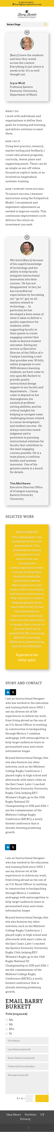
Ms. (11, 1019)
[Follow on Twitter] (13, 692)
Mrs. (12, 1028)
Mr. (11, 1024)
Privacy (25, 1119)
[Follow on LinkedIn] (8, 692)
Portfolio (30, 1114)
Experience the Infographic (27, 657)
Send (42, 1098)
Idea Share (13, 1114)
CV (42, 1114)
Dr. (10, 1033)
